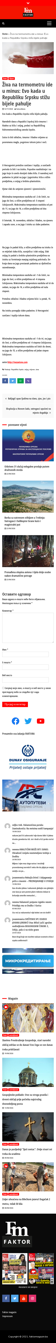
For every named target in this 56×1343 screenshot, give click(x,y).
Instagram (32, 1298)
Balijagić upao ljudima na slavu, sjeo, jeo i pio (29, 398)
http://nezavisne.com (17, 362)
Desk (5, 78)
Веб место (7, 675)
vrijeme (32, 369)
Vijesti (11, 78)
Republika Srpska (17, 369)
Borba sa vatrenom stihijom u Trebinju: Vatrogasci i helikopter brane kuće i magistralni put (24, 521)
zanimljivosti (13, 1035)
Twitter (15, 1298)
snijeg (26, 369)
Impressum (7, 1316)
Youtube (23, 1298)
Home (5, 34)
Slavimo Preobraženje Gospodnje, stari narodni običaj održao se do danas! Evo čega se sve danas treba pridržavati (27, 1044)
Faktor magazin (9, 1312)
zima (37, 369)
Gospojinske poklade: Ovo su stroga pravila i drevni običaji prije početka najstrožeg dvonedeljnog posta (25, 1099)
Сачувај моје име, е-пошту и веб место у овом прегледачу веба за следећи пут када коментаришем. (26, 692)
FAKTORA (30, 733)
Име (5, 649)
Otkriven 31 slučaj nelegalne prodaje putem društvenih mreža (26, 468)
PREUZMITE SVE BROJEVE (28, 1287)
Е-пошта (7, 662)
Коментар (7, 610)
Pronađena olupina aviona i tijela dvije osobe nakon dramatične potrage (27, 573)
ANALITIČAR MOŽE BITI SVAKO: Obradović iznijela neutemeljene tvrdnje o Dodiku (31, 853)
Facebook (6, 1298)
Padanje (7, 369)
